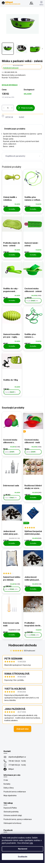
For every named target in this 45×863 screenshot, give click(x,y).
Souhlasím (22, 857)
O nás (6, 780)
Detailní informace (10, 85)
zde (31, 843)
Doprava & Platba (10, 808)
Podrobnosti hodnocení (10, 68)
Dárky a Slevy (9, 788)
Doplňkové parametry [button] (15, 156)
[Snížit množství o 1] (4, 108)
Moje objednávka (10, 795)
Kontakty (7, 784)
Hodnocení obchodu (22, 645)
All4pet (11, 769)
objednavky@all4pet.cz (17, 757)
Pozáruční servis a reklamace (15, 792)
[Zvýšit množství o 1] (12, 108)
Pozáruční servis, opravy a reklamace (18, 819)
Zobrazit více (22, 729)
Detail (33, 300)
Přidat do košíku (27, 108)
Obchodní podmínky (11, 812)
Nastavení (22, 849)
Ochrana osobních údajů (13, 815)
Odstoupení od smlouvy (12, 823)
